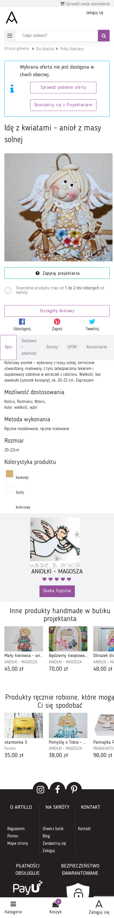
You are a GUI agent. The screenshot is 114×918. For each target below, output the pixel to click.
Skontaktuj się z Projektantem (63, 105)
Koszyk (55, 912)
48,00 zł (103, 669)
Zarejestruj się (54, 844)
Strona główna (16, 49)
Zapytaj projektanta (60, 274)
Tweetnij (92, 329)
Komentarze (97, 347)
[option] (23, 649)
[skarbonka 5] (23, 725)
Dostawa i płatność (29, 347)
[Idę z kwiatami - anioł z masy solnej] (58, 207)
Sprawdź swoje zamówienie (87, 4)
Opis (8, 347)
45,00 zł (14, 669)
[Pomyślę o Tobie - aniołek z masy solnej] (68, 725)
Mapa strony (17, 844)
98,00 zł (103, 756)
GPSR (72, 347)
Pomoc (12, 836)
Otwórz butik (53, 829)
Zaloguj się (99, 912)
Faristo (10, 749)
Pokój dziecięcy (72, 49)
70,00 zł (58, 669)
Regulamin (16, 829)
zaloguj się (94, 13)
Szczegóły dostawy (57, 311)
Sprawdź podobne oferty (63, 88)
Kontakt (84, 829)
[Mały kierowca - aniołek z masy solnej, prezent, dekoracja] (23, 638)
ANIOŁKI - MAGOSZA (20, 662)
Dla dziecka (45, 49)
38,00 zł (58, 756)
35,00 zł (14, 756)
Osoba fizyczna (57, 591)
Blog (46, 836)
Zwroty (52, 347)
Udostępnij (22, 329)
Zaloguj (49, 851)
